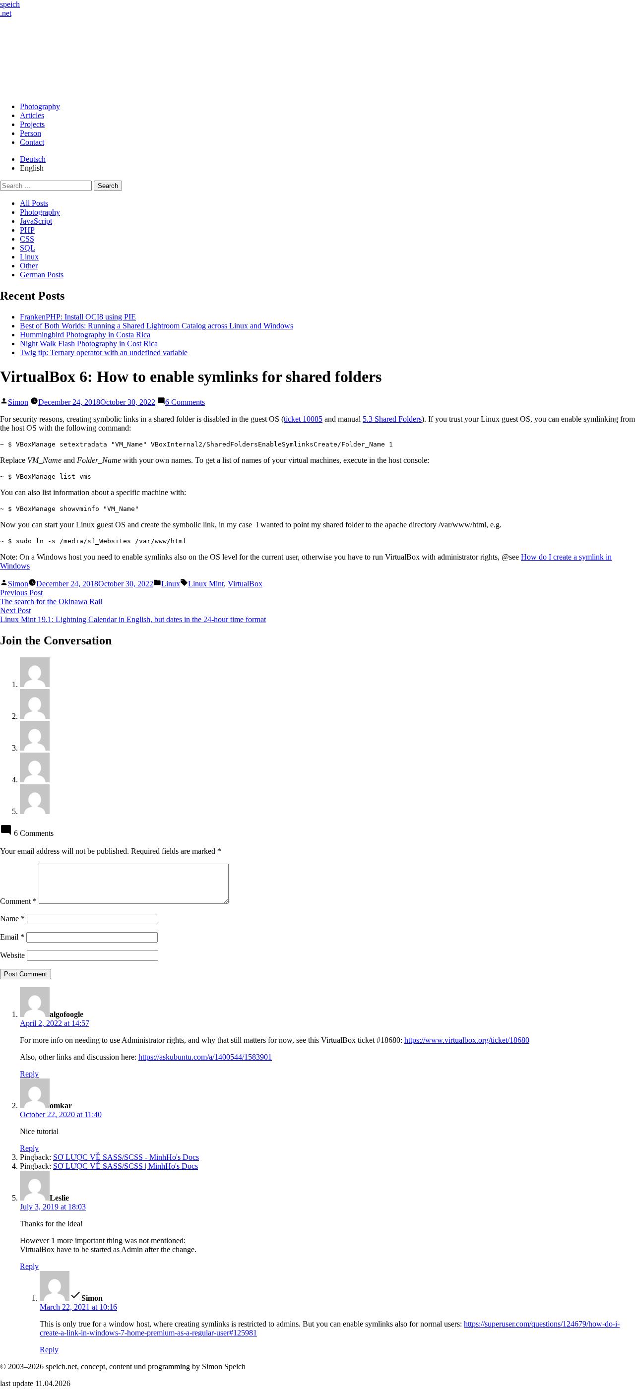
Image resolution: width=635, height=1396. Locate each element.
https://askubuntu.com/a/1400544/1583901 (205, 1057)
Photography (40, 106)
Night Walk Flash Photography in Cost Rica (89, 343)
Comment (18, 901)
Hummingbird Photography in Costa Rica (85, 334)
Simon (18, 402)
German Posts (42, 274)
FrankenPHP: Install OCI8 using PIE (78, 317)
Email (12, 937)
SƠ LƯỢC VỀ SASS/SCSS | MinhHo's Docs (125, 1166)
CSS (27, 239)
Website (12, 955)
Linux (29, 257)
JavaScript (36, 221)
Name (12, 918)
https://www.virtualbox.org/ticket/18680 (466, 1040)
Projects (32, 124)
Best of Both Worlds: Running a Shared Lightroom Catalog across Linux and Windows (156, 325)
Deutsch (33, 159)
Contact (32, 142)
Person (30, 133)
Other (29, 265)
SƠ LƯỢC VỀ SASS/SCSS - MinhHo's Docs (126, 1157)
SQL (27, 248)
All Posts (34, 203)
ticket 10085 (303, 419)
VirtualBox (245, 583)
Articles (32, 115)
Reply (29, 1074)
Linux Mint (206, 583)
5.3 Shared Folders (392, 419)
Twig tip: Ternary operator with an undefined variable (104, 352)
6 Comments (185, 402)
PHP (27, 230)
